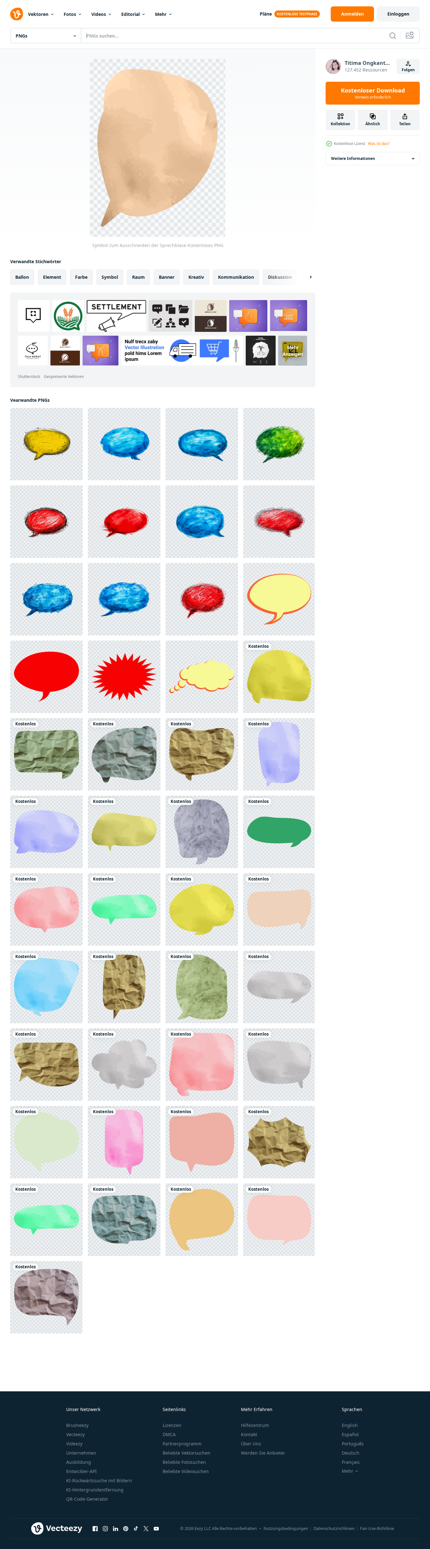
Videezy (74, 1444)
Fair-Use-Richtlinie (377, 1528)
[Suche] (393, 35)
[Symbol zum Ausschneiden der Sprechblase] (279, 677)
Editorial (130, 14)
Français (351, 1462)
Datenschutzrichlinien (334, 1528)
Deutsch (350, 1453)
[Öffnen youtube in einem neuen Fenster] (156, 1528)
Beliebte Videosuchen (186, 1471)
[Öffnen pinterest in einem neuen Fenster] (125, 1528)
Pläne (266, 14)
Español (350, 1434)
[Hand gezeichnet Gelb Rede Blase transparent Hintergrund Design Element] (46, 444)
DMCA (169, 1434)
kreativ (196, 277)
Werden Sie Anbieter (263, 1453)
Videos (98, 14)
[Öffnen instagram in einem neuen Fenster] (105, 1528)
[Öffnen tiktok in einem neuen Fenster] (135, 1528)
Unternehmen (81, 1453)
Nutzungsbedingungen (286, 1528)
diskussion (280, 277)
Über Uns (251, 1444)
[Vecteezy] (16, 14)
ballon (22, 277)
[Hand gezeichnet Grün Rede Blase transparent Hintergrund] (279, 444)
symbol (110, 277)
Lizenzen (172, 1425)
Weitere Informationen (353, 158)
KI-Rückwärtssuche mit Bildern (99, 1480)
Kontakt (249, 1434)
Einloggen (398, 14)
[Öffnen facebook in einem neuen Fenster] (95, 1528)
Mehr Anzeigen (293, 350)
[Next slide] (305, 277)
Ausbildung (78, 1462)
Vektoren (38, 14)
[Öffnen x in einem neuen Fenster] (146, 1528)
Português (353, 1444)
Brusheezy (77, 1425)
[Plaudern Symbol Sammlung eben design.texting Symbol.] (279, 599)
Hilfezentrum (255, 1425)
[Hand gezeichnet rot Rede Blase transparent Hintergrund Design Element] (46, 521)
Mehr (160, 14)
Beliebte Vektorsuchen (186, 1453)
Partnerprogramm (182, 1444)
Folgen (408, 69)
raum (138, 277)
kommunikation (236, 277)
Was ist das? (379, 143)
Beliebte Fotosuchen (184, 1462)
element (52, 277)
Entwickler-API (81, 1471)
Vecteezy (75, 1434)
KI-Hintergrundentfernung (94, 1490)
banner (166, 277)
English (350, 1425)
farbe (81, 277)
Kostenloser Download (373, 93)
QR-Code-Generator (87, 1499)
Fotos (70, 14)
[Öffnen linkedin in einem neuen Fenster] (115, 1528)
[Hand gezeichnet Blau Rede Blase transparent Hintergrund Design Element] (124, 444)
